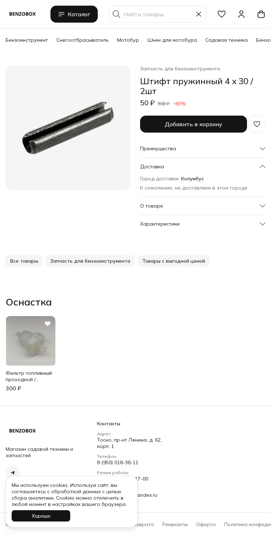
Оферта (206, 524)
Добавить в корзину (193, 124)
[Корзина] (261, 14)
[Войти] (241, 14)
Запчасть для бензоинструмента (180, 68)
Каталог (79, 14)
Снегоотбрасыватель (82, 40)
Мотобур (128, 40)
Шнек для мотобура (172, 40)
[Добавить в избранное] (256, 124)
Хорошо (41, 516)
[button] (221, 14)
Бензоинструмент (27, 40)
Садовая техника (226, 40)
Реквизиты (175, 524)
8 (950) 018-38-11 (117, 462)
